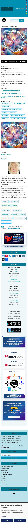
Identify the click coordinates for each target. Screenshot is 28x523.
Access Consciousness (18, 118)
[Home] (4, 20)
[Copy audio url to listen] (4, 66)
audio (16, 269)
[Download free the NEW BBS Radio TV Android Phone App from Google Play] (14, 323)
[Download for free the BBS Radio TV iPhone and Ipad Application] (14, 330)
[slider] (12, 61)
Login (9, 226)
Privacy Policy (4, 484)
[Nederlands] (26, 2)
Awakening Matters (6, 154)
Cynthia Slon (4, 158)
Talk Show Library (4, 470)
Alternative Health (17, 210)
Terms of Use (4, 486)
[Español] (26, 13)
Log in (22, 8)
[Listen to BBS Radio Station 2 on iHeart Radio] (14, 365)
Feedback (14, 205)
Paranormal (6, 106)
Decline (7, 520)
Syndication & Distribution (6, 474)
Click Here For (14, 279)
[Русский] (26, 11)
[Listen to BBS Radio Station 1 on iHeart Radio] (14, 356)
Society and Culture (17, 115)
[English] (26, 0)
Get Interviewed (4, 472)
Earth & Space (6, 103)
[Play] (3, 62)
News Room (3, 476)
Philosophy (14, 214)
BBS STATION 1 (14, 293)
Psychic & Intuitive (6, 222)
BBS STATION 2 (14, 300)
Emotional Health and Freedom (11, 109)
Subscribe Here (14, 417)
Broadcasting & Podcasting (7, 466)
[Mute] (20, 62)
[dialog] (14, 512)
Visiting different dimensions (11, 91)
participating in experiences (10, 93)
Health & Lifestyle (19, 103)
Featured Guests (6, 205)
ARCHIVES (4, 201)
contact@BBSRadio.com (12, 442)
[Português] (26, 10)
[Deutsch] (26, 6)
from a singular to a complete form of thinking (13, 97)
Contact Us (3, 482)
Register (18, 8)
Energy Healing (5, 214)
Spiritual (5, 118)
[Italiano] (26, 8)
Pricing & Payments (5, 468)
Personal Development (9, 112)
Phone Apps (3, 478)
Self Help (5, 115)
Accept (20, 520)
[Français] (26, 4)
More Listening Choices (14, 281)
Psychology (22, 214)
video (16, 275)
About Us (3, 480)
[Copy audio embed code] (2, 66)
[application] (14, 61)
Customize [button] (3, 516)
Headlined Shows (13, 201)
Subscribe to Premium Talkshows (7, 8)
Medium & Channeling (20, 218)
